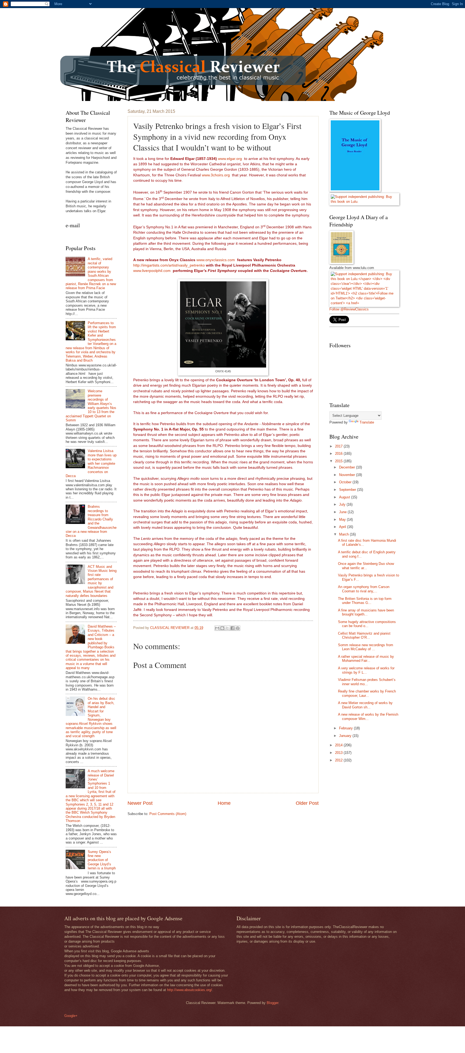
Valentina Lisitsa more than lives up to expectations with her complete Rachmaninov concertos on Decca (91, 463)
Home (224, 803)
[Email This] (217, 628)
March (344, 534)
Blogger (272, 1003)
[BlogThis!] (222, 628)
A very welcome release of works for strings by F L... (366, 670)
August (345, 497)
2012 (339, 760)
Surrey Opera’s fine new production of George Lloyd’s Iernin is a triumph (102, 860)
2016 (339, 454)
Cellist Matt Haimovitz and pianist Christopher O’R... (364, 635)
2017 (339, 446)
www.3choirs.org (216, 175)
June (343, 512)
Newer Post (140, 803)
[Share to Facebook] (232, 628)
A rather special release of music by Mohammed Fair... (366, 659)
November (347, 475)
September (348, 490)
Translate (367, 422)
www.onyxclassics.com (215, 260)
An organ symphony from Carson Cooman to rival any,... (363, 589)
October (346, 482)
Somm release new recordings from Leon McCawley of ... (365, 647)
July (343, 504)
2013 (339, 753)
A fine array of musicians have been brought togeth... (366, 612)
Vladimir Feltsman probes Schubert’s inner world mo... (367, 682)
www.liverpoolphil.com (152, 271)
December (347, 467)
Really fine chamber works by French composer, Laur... (367, 693)
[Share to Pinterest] (237, 628)
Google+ (71, 1016)
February (346, 728)
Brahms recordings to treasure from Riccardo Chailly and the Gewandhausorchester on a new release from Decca (91, 521)
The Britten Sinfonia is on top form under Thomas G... (365, 601)
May (343, 519)
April (343, 527)
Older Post (307, 803)
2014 (339, 745)
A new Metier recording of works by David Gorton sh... (365, 705)
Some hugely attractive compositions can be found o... (367, 624)
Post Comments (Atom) (167, 814)
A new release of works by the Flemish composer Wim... (368, 716)
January (346, 736)
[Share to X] (227, 628)
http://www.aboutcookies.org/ (189, 990)
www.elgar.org (230, 159)
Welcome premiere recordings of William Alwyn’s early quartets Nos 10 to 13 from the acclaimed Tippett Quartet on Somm (91, 405)
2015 (339, 461)
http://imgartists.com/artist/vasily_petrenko (169, 265)
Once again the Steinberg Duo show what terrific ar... (366, 566)
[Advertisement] (369, 805)
